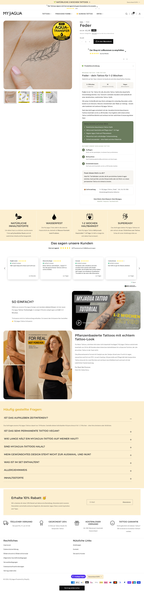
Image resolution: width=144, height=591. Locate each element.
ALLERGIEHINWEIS (15, 470)
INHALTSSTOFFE (14, 477)
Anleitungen (77, 545)
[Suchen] (126, 14)
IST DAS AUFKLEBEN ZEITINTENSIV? (26, 417)
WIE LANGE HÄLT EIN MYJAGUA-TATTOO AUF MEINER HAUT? (41, 438)
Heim (81, 22)
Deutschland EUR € (133, 2)
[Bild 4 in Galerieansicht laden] (51, 97)
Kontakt (76, 549)
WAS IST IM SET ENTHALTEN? (21, 462)
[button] (46, 14)
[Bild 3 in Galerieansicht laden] (37, 97)
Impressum (7, 545)
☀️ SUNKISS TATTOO (84, 14)
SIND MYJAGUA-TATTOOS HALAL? (24, 446)
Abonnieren (127, 502)
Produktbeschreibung (91, 66)
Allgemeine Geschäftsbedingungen (15, 558)
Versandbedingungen (10, 562)
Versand (94, 33)
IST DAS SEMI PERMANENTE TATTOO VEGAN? (31, 430)
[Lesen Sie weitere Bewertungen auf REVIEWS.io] (130, 286)
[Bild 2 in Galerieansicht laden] (24, 97)
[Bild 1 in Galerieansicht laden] (10, 97)
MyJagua (12, 579)
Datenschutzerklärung (10, 549)
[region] (72, 268)
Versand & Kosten (79, 553)
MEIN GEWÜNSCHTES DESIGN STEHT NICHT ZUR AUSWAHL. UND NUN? (47, 454)
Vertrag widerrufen (9, 571)
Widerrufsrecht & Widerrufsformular (15, 553)
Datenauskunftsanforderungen (13, 566)
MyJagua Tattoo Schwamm (23, 321)
